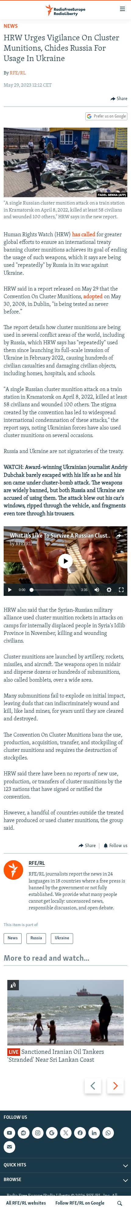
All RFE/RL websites (26, 1203)
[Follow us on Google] (52, 1133)
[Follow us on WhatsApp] (108, 1133)
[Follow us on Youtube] (9, 1133)
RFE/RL (18, 73)
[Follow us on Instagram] (38, 1133)
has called (83, 235)
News (11, 26)
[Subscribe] (9, 1147)
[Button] (119, 99)
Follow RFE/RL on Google (79, 1203)
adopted (93, 297)
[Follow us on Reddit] (23, 1133)
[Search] (120, 1203)
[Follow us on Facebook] (80, 1133)
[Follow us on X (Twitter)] (66, 1133)
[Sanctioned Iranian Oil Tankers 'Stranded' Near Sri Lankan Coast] (65, 1013)
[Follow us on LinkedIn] (94, 1133)
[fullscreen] (121, 590)
